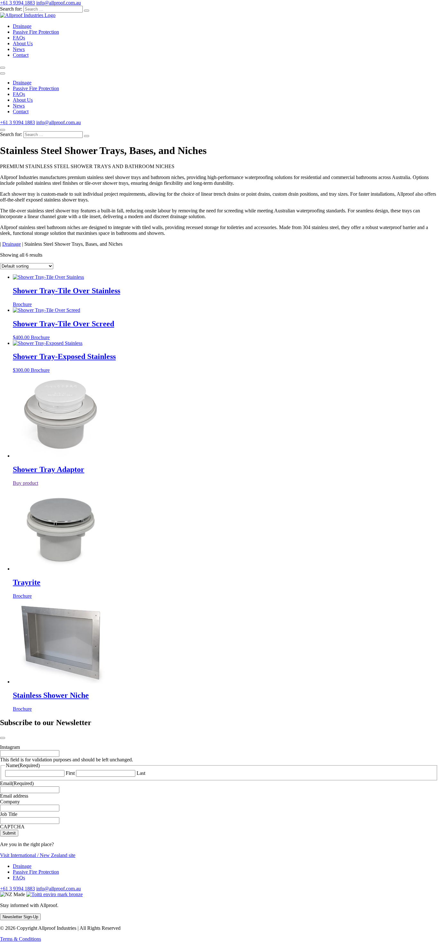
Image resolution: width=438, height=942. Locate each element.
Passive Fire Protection (36, 32)
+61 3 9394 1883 (17, 2)
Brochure (22, 304)
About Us (23, 43)
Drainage (22, 26)
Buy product (25, 483)
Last (141, 773)
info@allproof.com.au (58, 2)
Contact (21, 55)
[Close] (2, 130)
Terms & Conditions (20, 939)
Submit (9, 833)
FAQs (19, 37)
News (19, 49)
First (70, 773)
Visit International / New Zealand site (37, 855)
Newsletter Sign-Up (20, 916)
